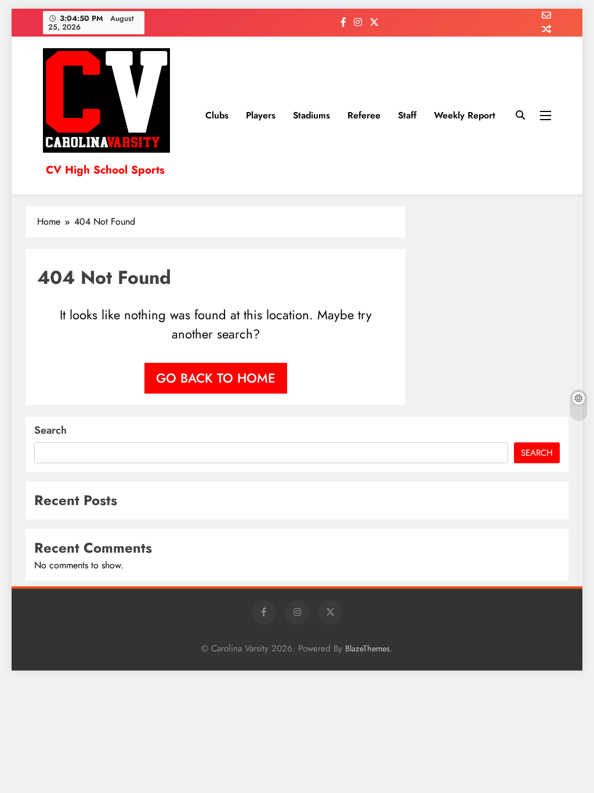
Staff (407, 115)
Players (261, 115)
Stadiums (311, 115)
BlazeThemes (367, 648)
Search (50, 430)
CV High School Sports (105, 170)
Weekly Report (464, 115)
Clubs (217, 115)
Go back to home (216, 378)
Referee (364, 115)
